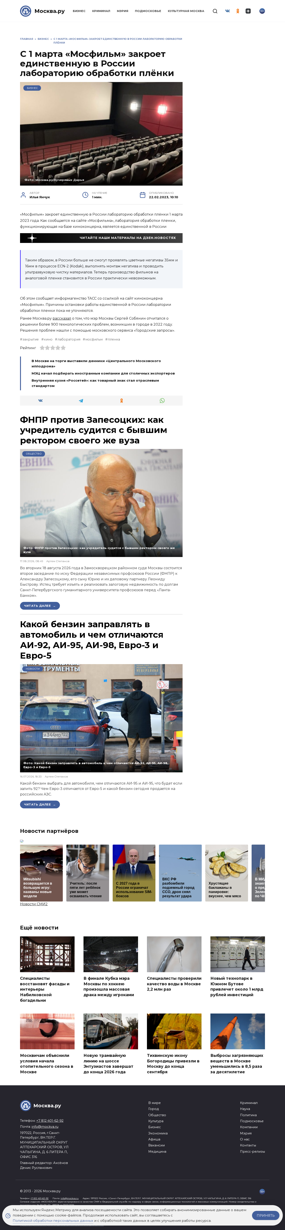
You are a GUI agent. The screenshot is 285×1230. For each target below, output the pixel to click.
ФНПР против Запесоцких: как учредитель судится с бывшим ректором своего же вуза (93, 430)
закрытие (30, 339)
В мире (154, 1103)
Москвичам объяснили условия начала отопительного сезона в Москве (46, 1063)
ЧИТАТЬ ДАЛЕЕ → (40, 605)
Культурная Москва (186, 11)
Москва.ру (50, 11)
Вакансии (156, 1145)
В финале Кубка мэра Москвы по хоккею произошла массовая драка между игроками (108, 986)
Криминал (101, 11)
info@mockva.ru (45, 1127)
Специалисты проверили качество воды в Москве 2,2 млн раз (174, 984)
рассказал (62, 318)
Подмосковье (148, 11)
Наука (245, 1109)
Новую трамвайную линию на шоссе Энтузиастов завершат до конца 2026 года (108, 1063)
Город (153, 1109)
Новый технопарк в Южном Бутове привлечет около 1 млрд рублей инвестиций (236, 986)
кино (48, 339)
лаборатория (69, 339)
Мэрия (122, 11)
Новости (33, 668)
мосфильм (94, 339)
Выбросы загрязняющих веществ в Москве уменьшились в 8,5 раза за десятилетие (236, 1063)
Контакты (248, 1145)
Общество (34, 453)
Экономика (158, 1133)
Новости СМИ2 (34, 904)
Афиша (154, 1139)
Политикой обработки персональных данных (53, 1220)
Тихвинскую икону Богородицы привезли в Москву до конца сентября (173, 1063)
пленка (114, 339)
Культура (155, 1121)
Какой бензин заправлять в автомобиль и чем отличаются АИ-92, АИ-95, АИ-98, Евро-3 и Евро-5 (91, 640)
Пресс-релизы (252, 1152)
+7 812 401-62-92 (49, 1121)
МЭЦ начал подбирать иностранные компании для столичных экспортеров (103, 373)
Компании (249, 1127)
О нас (245, 1139)
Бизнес (79, 11)
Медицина (157, 1152)
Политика (248, 1115)
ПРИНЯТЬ (266, 1215)
